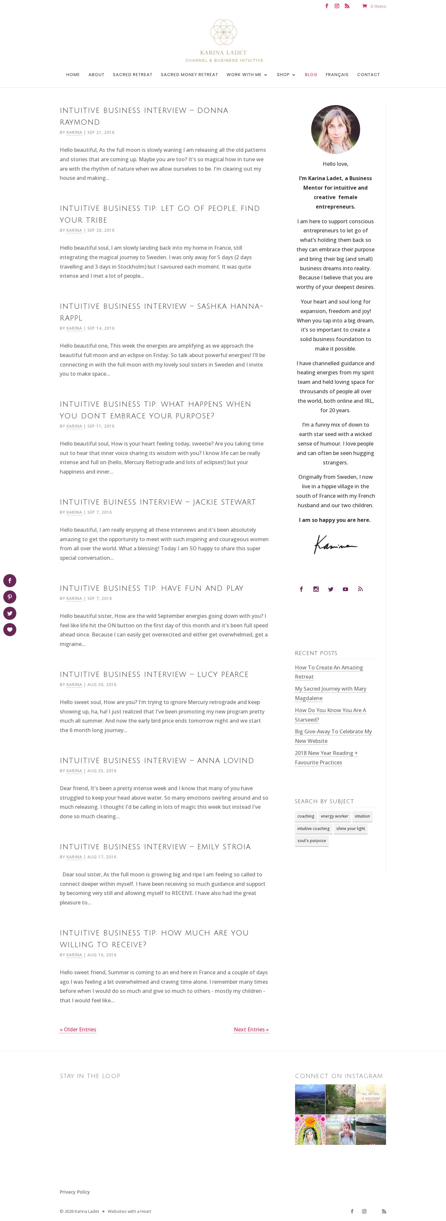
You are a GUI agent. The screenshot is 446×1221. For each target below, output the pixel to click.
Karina (74, 132)
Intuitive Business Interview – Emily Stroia (155, 846)
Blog (311, 75)
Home (73, 75)
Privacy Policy (75, 1192)
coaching (305, 816)
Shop (283, 75)
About (96, 75)
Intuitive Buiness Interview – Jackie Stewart (158, 502)
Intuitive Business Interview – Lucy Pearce (154, 674)
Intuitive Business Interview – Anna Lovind (157, 760)
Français (337, 75)
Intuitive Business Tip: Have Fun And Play (152, 588)
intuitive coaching (313, 828)
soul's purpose (311, 840)
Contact (368, 75)
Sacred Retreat (132, 75)
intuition (362, 816)
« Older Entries (78, 1029)
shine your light (350, 828)
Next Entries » (251, 1029)
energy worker (334, 816)
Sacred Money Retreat (189, 75)
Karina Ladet (87, 1211)
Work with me (244, 75)
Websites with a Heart (129, 1211)
